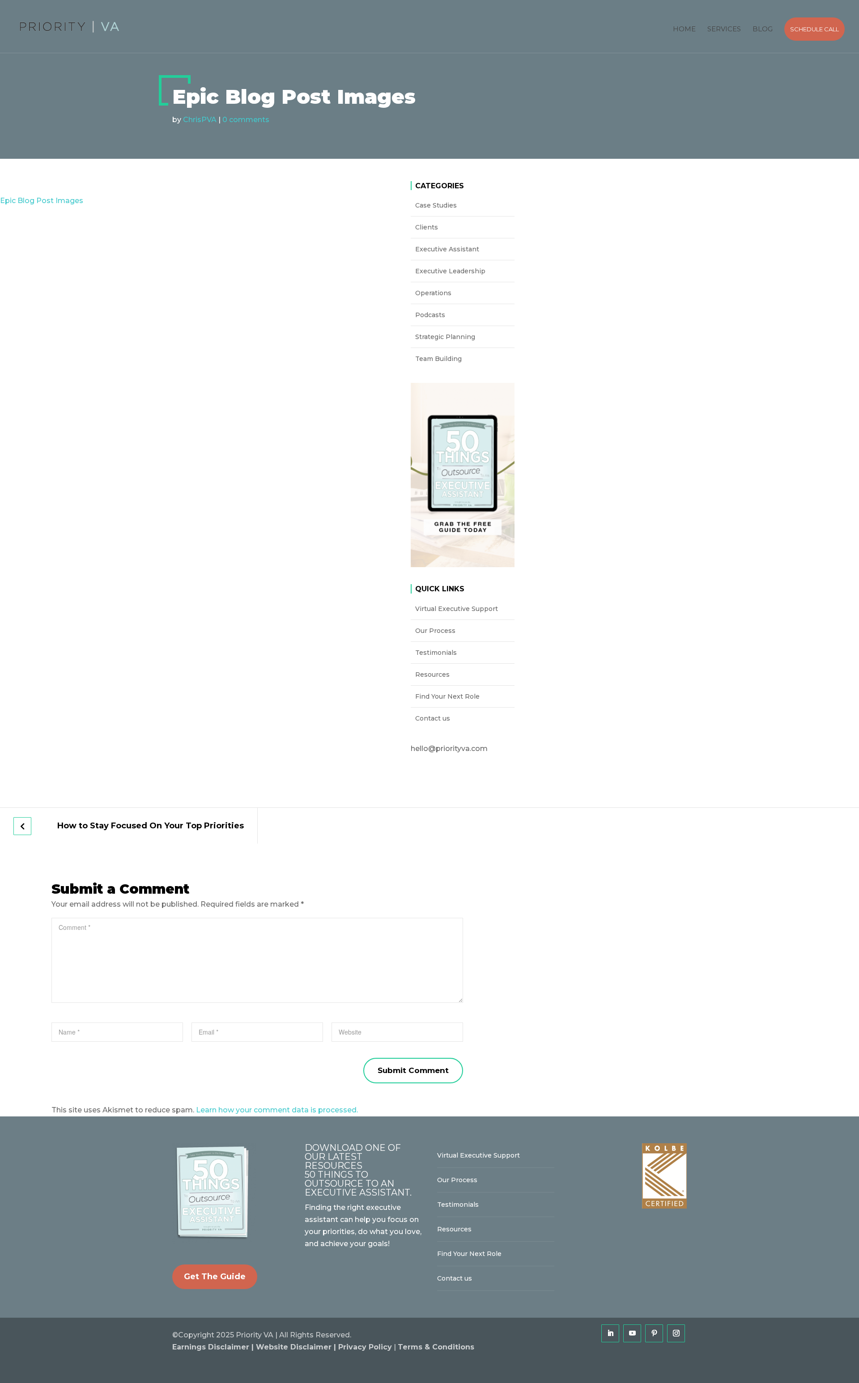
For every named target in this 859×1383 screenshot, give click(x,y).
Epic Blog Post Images (41, 200)
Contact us (432, 718)
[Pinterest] (654, 1333)
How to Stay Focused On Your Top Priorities (150, 826)
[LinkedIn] (610, 1333)
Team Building (438, 359)
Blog (763, 29)
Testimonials (436, 653)
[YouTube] (632, 1333)
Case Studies (436, 205)
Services (724, 29)
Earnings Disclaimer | (214, 1347)
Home (684, 29)
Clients (426, 227)
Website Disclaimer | (297, 1347)
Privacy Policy (365, 1347)
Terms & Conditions (436, 1347)
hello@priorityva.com (449, 748)
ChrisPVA (200, 119)
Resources (432, 674)
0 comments (245, 119)
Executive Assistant (447, 249)
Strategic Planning (445, 337)
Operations (433, 293)
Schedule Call (814, 29)
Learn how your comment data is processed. (277, 1110)
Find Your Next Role (447, 696)
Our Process (435, 631)
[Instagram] (676, 1333)
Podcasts (430, 315)
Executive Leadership (450, 271)
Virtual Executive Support (456, 609)
